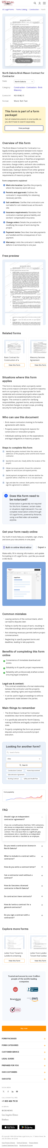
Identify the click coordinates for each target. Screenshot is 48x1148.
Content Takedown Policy (10, 1145)
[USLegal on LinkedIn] (12, 1091)
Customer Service (10, 1052)
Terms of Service (22, 1143)
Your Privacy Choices (8, 1143)
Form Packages (9, 1038)
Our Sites (6, 1079)
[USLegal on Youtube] (17, 1091)
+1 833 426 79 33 (10, 1101)
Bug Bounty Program (26, 1145)
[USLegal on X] (3, 1091)
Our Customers (9, 1072)
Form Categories (10, 1045)
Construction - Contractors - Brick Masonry (28, 88)
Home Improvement (33, 770)
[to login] (40, 3)
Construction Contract (15, 770)
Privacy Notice (33, 1143)
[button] (44, 3)
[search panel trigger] (35, 3)
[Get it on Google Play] (27, 1127)
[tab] (17, 547)
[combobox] (24, 752)
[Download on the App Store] (10, 1127)
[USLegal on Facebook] (8, 1091)
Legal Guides (8, 1058)
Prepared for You (10, 1065)
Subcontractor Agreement (16, 775)
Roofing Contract (13, 779)
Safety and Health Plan (31, 779)
